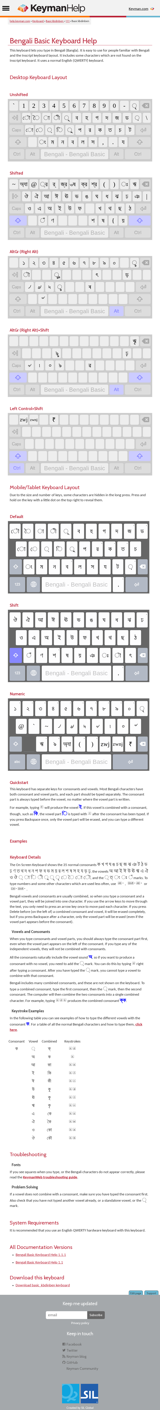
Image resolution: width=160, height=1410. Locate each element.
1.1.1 (68, 21)
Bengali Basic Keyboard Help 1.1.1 (41, 1255)
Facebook (74, 1344)
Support (151, 1293)
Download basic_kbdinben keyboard (43, 1285)
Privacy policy (80, 1323)
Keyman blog (76, 1356)
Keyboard (38, 21)
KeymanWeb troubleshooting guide (50, 1177)
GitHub (72, 1362)
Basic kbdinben (55, 21)
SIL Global (87, 1408)
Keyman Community (82, 1368)
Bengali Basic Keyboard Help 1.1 (39, 1263)
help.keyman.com (20, 21)
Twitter (72, 1350)
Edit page (135, 1293)
